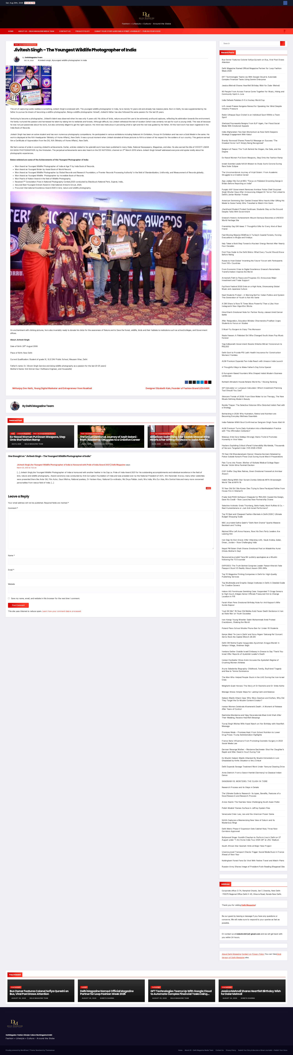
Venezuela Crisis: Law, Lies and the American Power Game (248, 814)
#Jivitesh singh (44, 60)
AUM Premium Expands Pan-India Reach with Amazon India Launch (252, 361)
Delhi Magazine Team (33, 57)
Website (11, 584)
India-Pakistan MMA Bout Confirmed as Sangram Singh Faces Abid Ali (253, 422)
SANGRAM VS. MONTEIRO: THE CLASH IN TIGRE (245, 781)
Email (11, 570)
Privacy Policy (83, 31)
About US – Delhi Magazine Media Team (36, 31)
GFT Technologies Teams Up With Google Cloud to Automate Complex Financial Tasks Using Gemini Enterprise (181, 994)
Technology (156, 987)
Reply (208, 488)
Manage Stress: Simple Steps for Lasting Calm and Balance (248, 692)
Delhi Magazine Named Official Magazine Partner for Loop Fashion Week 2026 (106, 992)
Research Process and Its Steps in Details (240, 787)
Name (11, 555)
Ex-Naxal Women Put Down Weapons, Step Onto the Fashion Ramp (37, 438)
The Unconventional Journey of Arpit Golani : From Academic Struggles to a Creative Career (110, 438)
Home (10, 31)
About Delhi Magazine (231, 954)
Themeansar (49, 1050)
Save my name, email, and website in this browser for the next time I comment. (45, 598)
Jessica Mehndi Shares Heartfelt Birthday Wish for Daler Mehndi (251, 85)
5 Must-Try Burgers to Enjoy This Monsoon (241, 329)
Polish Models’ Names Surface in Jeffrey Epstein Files (246, 808)
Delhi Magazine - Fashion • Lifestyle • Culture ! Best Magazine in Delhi (29, 1035)
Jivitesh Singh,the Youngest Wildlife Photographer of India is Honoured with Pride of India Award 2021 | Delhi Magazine (71, 465)
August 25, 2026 (159, 998)
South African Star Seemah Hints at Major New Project (246, 846)
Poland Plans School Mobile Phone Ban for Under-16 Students (250, 628)
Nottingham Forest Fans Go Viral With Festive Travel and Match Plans (253, 860)
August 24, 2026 (230, 998)
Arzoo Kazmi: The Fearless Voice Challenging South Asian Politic (251, 802)
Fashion (84, 987)
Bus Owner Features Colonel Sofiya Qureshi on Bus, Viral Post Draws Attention (39, 992)
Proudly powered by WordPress (17, 1050)
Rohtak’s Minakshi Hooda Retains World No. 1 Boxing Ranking (249, 382)
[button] (281, 31)
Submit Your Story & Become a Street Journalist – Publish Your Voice (127, 31)
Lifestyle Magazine (23, 433)
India (12, 433)
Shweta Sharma (107, 998)
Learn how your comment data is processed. (61, 611)
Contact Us (65, 31)
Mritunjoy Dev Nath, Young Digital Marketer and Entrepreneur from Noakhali (52, 388)
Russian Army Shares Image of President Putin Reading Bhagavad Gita (253, 866)
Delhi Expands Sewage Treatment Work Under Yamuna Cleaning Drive (253, 766)
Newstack (39, 1050)
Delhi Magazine (248, 905)
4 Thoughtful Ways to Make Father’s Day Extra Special (246, 367)
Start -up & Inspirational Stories (25, 44)
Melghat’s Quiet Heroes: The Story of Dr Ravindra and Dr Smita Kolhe (253, 686)
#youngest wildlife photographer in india (69, 60)
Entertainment (15, 987)
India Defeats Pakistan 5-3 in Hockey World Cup (243, 100)
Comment (13, 508)
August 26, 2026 (19, 998)
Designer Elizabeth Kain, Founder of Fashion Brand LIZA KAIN (178, 388)
